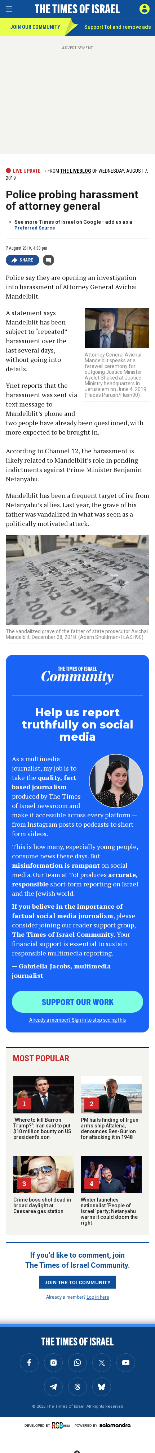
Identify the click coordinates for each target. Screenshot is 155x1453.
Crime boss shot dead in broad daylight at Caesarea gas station (42, 1205)
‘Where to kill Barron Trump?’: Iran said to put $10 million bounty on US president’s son (42, 1128)
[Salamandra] (114, 1425)
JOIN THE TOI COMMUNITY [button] (77, 1282)
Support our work (78, 1001)
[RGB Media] (62, 1425)
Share (26, 260)
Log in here (98, 1297)
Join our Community (35, 27)
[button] (145, 9)
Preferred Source (34, 228)
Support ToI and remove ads (117, 27)
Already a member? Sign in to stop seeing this (77, 1019)
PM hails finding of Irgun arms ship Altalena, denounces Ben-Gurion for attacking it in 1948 (109, 1128)
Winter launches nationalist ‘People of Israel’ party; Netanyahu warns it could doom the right (109, 1211)
